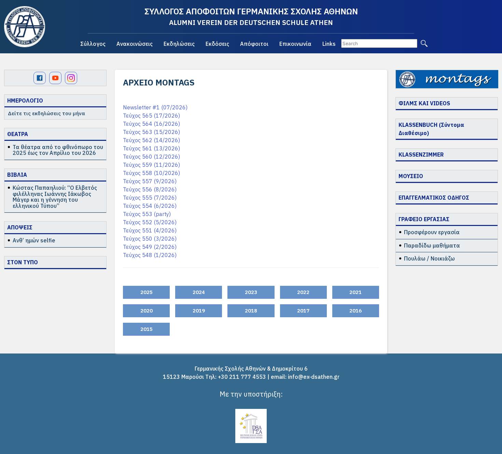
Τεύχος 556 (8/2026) (150, 189)
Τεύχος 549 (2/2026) (150, 246)
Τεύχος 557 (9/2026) (150, 181)
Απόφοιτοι (254, 43)
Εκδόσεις (217, 43)
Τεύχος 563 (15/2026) (151, 132)
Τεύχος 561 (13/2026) (151, 148)
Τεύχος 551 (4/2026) (150, 230)
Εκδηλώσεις (179, 43)
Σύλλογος (93, 43)
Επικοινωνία (295, 43)
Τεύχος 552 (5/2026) (150, 222)
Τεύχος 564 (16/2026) (151, 123)
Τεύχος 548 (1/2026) (150, 255)
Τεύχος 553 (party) (147, 214)
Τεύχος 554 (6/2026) (150, 205)
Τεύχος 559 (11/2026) (151, 164)
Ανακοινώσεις (134, 43)
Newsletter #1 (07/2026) (155, 107)
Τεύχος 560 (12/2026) (151, 156)
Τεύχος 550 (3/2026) (150, 238)
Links (329, 43)
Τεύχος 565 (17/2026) (151, 115)
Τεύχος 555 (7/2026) (150, 197)
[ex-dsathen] (24, 26)
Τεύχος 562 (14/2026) (151, 140)
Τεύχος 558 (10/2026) (151, 173)
